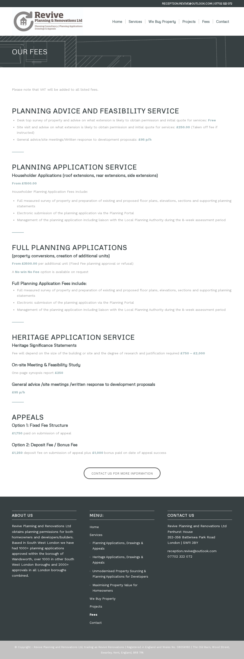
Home (94, 527)
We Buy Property (103, 598)
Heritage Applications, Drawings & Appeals (117, 559)
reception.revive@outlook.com (192, 551)
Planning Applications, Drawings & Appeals (117, 545)
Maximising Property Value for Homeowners (114, 587)
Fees (93, 614)
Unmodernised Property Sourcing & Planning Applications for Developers (120, 573)
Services (96, 535)
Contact (96, 622)
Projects (96, 606)
